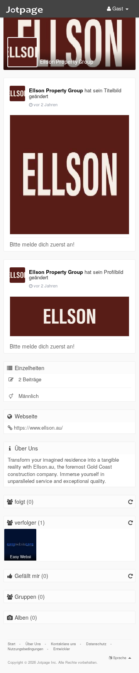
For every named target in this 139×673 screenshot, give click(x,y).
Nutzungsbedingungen (25, 648)
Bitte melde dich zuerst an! (42, 244)
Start (11, 643)
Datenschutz (96, 643)
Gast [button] (118, 8)
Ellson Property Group (66, 62)
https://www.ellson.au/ (38, 427)
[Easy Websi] (20, 544)
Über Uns (33, 643)
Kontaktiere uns (63, 643)
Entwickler (61, 648)
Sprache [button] (119, 657)
